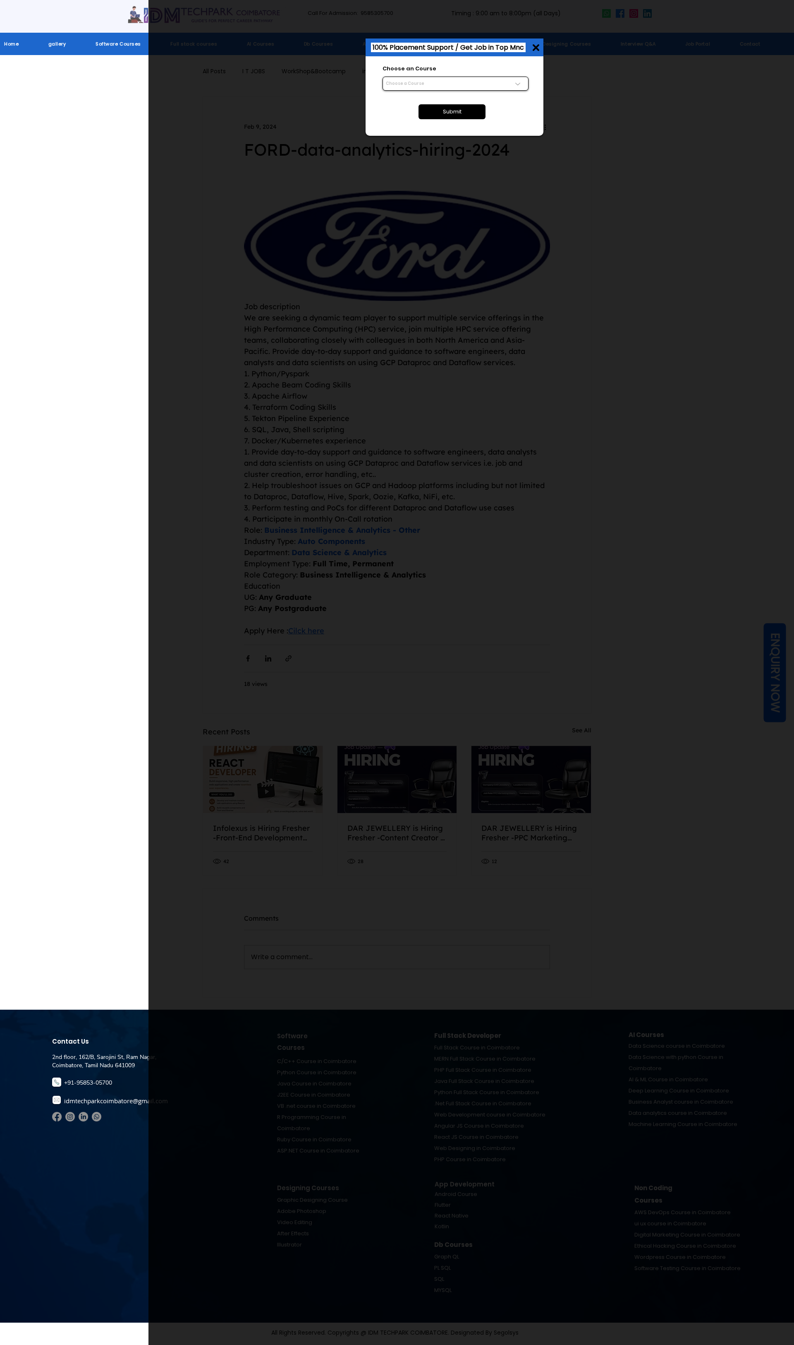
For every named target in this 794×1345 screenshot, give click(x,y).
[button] (536, 47)
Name (391, 68)
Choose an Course (409, 158)
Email (390, 98)
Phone (392, 129)
